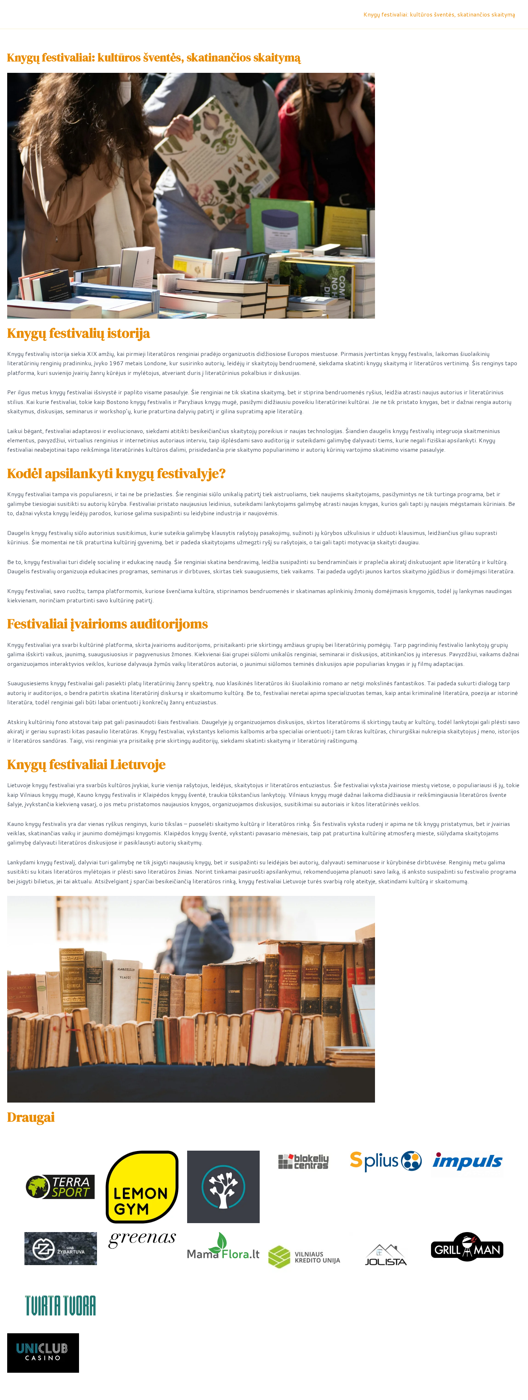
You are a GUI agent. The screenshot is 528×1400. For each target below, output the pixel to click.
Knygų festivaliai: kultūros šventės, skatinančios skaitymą (439, 14)
